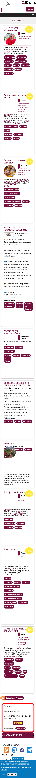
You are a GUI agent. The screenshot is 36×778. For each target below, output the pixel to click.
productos (17, 181)
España (8, 138)
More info (4, 770)
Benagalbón (9, 197)
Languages (9, 664)
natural (19, 179)
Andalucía (9, 69)
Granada (8, 134)
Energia (24, 126)
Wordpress (22, 57)
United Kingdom (11, 676)
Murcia (16, 65)
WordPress (7, 51)
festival (8, 578)
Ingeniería (9, 519)
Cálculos (7, 509)
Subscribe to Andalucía (14, 698)
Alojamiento (9, 351)
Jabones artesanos (12, 193)
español (18, 648)
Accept (4, 774)
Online (16, 138)
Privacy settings (18, 758)
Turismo (20, 347)
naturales (7, 120)
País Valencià (21, 61)
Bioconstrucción (11, 126)
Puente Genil (10, 523)
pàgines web (24, 47)
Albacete (8, 582)
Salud (7, 130)
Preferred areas (9, 300)
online (11, 49)
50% (30, 96)
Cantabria (26, 65)
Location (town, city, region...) (14, 446)
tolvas (18, 511)
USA (22, 676)
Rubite (7, 668)
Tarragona (9, 73)
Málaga (26, 201)
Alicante (26, 582)
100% (29, 29)
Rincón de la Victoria (12, 201)
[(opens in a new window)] (14, 750)
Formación (9, 660)
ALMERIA (8, 421)
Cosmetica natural (12, 189)
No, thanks (12, 774)
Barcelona (9, 61)
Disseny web (10, 57)
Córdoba (21, 523)
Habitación (9, 347)
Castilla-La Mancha (28, 306)
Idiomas (19, 660)
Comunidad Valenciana (13, 594)
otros (9, 569)
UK (25, 672)
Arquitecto (7, 114)
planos (16, 514)
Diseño (26, 120)
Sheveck (4, 760)
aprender (12, 656)
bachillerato (8, 654)
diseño (21, 514)
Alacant (8, 65)
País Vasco (23, 602)
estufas (17, 122)
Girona (18, 69)
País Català (9, 607)
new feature (21, 728)
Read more (25, 83)
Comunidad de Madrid (9, 304)
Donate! (18, 722)
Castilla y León (19, 304)
